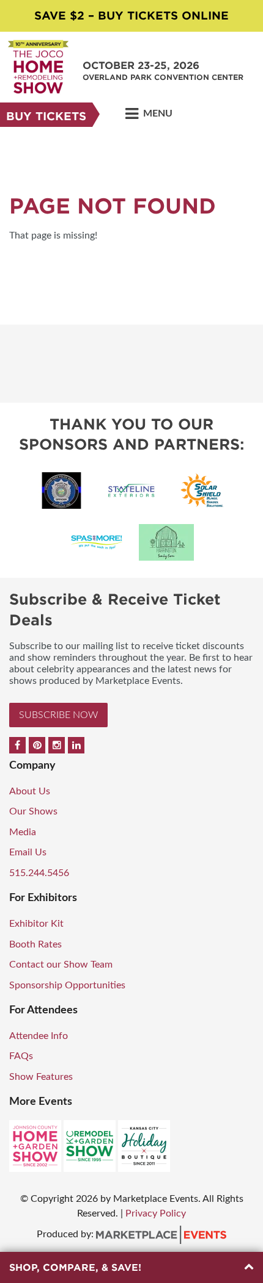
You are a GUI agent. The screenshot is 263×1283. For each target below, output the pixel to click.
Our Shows (33, 811)
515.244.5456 (39, 873)
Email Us (27, 852)
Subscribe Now (58, 715)
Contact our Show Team (61, 964)
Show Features (41, 1077)
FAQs (21, 1056)
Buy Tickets (46, 116)
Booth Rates (35, 944)
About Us (29, 791)
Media (22, 832)
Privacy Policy (155, 1213)
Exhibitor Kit (36, 924)
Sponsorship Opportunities (67, 985)
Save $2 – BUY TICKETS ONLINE (131, 15)
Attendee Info (38, 1036)
